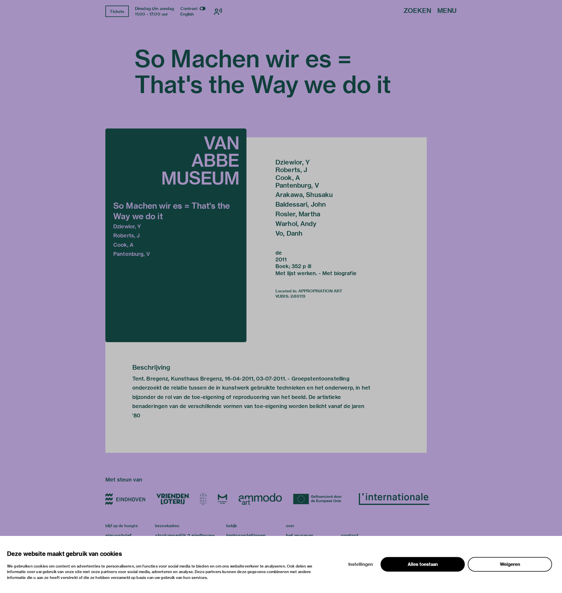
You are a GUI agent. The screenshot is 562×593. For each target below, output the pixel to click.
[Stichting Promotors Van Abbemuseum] (203, 499)
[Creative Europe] (320, 499)
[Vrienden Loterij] (172, 499)
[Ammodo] (260, 499)
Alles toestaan (423, 564)
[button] (175, 235)
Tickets (117, 11)
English (187, 14)
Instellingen (360, 564)
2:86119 (297, 296)
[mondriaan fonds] (222, 499)
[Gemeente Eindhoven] (125, 499)
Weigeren (510, 564)
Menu (447, 11)
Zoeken (417, 11)
